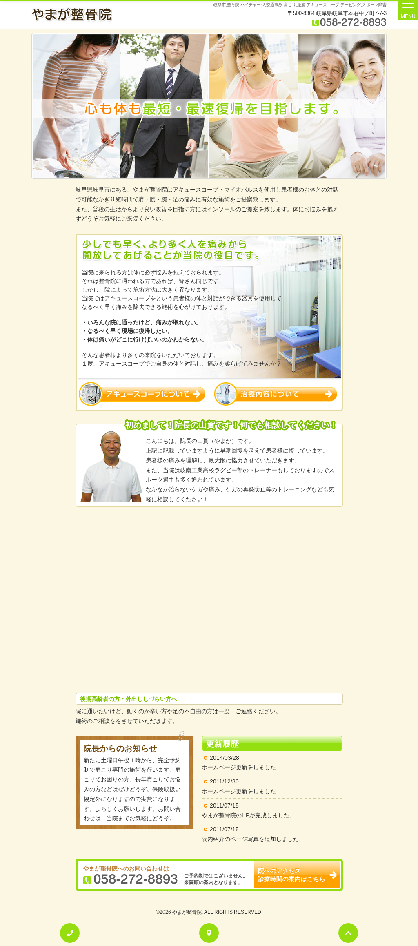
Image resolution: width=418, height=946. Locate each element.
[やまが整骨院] (71, 14)
